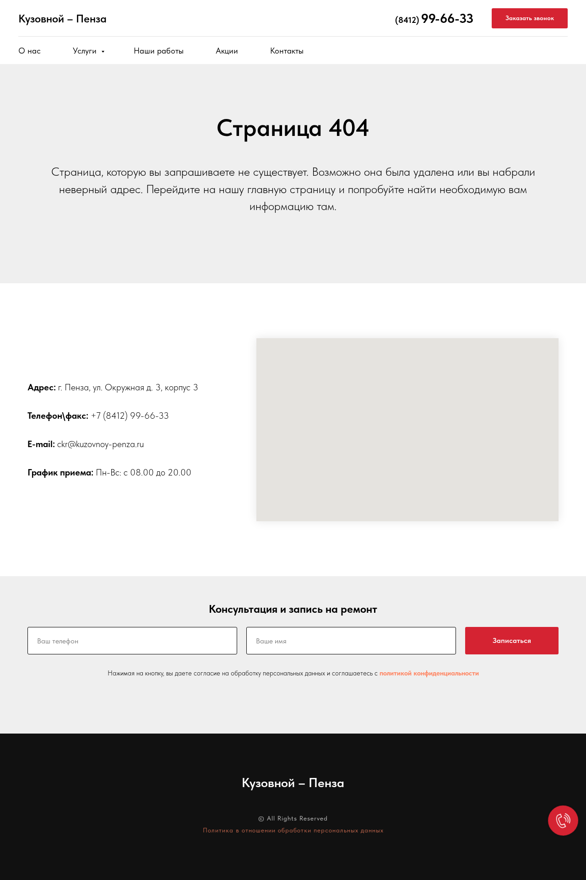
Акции (227, 50)
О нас (29, 50)
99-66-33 (447, 18)
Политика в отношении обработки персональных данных (293, 830)
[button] (530, 18)
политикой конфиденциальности (429, 673)
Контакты (287, 50)
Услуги (86, 50)
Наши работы (159, 50)
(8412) (407, 20)
